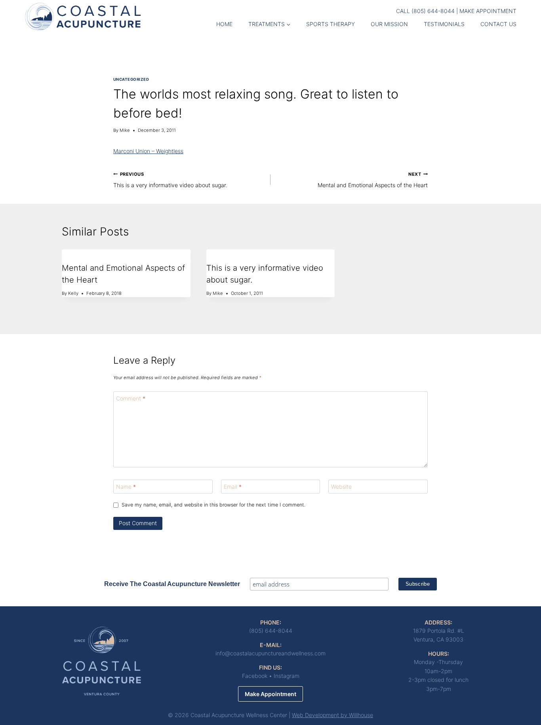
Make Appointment (487, 11)
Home (224, 24)
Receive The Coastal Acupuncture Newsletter (172, 584)
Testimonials (444, 24)
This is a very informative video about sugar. (170, 179)
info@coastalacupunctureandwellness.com (270, 653)
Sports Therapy (330, 24)
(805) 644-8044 (433, 11)
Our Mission (389, 24)
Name (126, 486)
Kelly (73, 293)
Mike (125, 130)
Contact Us (498, 24)
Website (341, 486)
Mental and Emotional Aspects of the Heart (373, 179)
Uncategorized (131, 79)
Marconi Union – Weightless (148, 151)
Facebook (254, 675)
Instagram (286, 675)
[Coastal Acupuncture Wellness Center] (83, 16)
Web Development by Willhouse (332, 715)
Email (233, 486)
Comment (130, 398)
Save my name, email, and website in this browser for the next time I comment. (213, 505)
